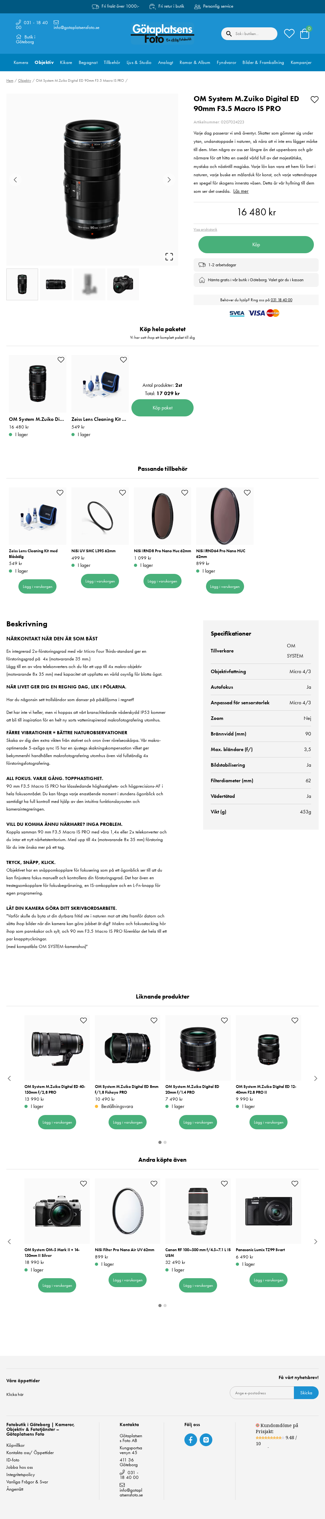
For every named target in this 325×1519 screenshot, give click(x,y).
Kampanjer (301, 62)
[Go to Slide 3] (89, 284)
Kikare (66, 62)
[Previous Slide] (15, 179)
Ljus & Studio (139, 62)
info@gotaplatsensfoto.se (76, 27)
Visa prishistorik (205, 229)
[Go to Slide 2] (56, 284)
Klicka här (14, 1394)
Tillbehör (112, 62)
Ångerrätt (14, 1489)
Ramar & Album (195, 62)
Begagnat (88, 62)
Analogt (165, 62)
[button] (92, 180)
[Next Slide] (169, 179)
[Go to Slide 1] (22, 284)
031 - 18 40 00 (32, 25)
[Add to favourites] (314, 99)
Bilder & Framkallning (263, 62)
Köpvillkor (15, 1445)
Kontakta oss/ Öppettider (30, 1452)
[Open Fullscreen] (169, 256)
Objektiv (44, 62)
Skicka (306, 1393)
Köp (256, 244)
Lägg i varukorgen (37, 586)
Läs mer (241, 191)
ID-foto (12, 1460)
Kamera (21, 62)
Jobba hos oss (19, 1467)
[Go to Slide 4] (123, 284)
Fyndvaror (226, 62)
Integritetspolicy (20, 1474)
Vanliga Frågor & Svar (27, 1482)
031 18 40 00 (281, 300)
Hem (9, 80)
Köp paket (162, 407)
